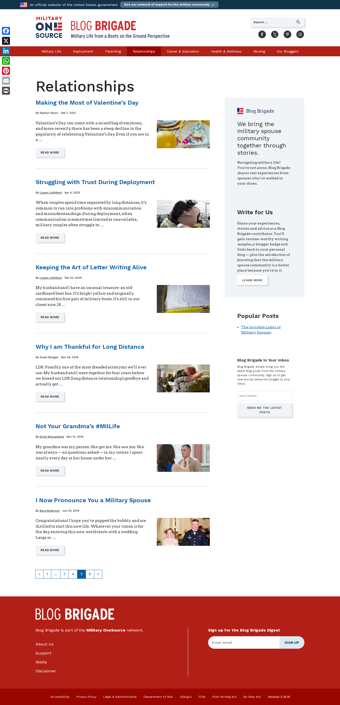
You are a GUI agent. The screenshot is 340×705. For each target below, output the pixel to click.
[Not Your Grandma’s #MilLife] (183, 458)
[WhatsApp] (6, 61)
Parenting (113, 51)
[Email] (6, 81)
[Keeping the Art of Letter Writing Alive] (183, 299)
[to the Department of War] (23, 4)
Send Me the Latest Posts (264, 410)
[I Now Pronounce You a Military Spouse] (183, 532)
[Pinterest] (286, 33)
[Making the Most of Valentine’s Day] (183, 134)
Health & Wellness (226, 51)
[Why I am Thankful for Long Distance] (183, 378)
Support (43, 653)
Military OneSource (105, 630)
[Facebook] (260, 33)
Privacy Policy (86, 697)
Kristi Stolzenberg (52, 436)
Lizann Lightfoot (51, 192)
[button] (169, 4)
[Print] (6, 91)
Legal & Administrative (120, 697)
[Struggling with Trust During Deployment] (183, 214)
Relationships (144, 51)
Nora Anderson (50, 510)
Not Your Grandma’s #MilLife (78, 426)
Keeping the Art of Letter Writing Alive (91, 267)
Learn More (252, 280)
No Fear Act (252, 697)
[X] (273, 33)
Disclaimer (46, 671)
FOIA (202, 697)
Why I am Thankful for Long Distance (90, 346)
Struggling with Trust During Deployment (95, 182)
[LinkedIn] (6, 51)
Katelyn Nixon (49, 113)
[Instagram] (298, 33)
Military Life (51, 51)
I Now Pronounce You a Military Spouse (93, 500)
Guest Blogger (49, 357)
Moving (259, 51)
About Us (45, 644)
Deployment (83, 51)
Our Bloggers (287, 51)
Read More (52, 153)
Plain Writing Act (224, 697)
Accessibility (60, 697)
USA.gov (186, 697)
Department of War (158, 697)
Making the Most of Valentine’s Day (87, 102)
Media (41, 662)
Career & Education (183, 51)
